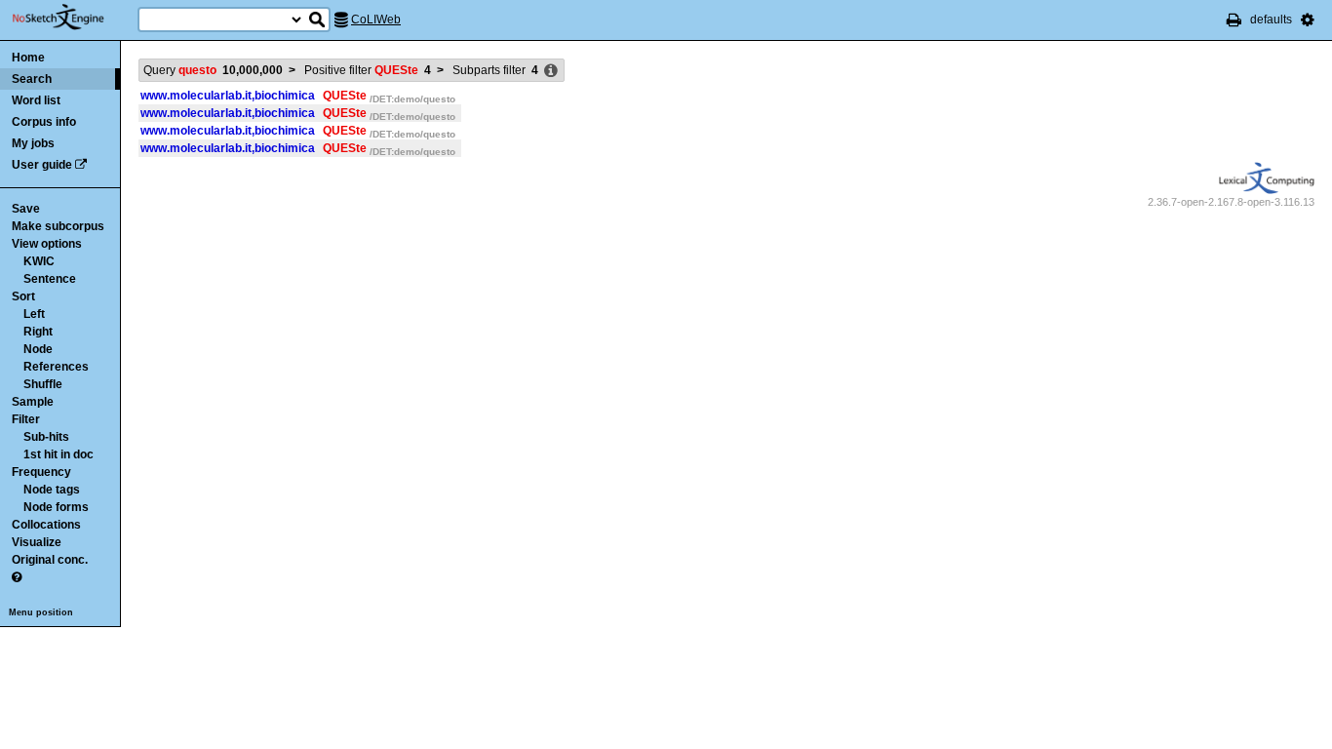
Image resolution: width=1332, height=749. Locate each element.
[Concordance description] (551, 71)
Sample (33, 402)
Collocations (46, 525)
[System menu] (1307, 19)
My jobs (33, 143)
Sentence (49, 279)
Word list (36, 100)
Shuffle (42, 384)
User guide (42, 165)
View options (47, 244)
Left (34, 314)
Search (32, 79)
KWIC (39, 261)
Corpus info (44, 122)
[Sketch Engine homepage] (73, 17)
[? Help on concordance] (16, 577)
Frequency (41, 472)
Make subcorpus (58, 226)
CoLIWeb (376, 19)
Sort (23, 296)
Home (28, 57)
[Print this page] (1234, 19)
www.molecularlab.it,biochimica (227, 95)
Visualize (36, 542)
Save (26, 209)
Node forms (56, 507)
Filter (26, 419)
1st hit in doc (58, 454)
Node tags (51, 489)
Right (38, 331)
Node (38, 349)
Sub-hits (46, 437)
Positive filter (367, 70)
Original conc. (50, 560)
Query (213, 70)
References (56, 367)
